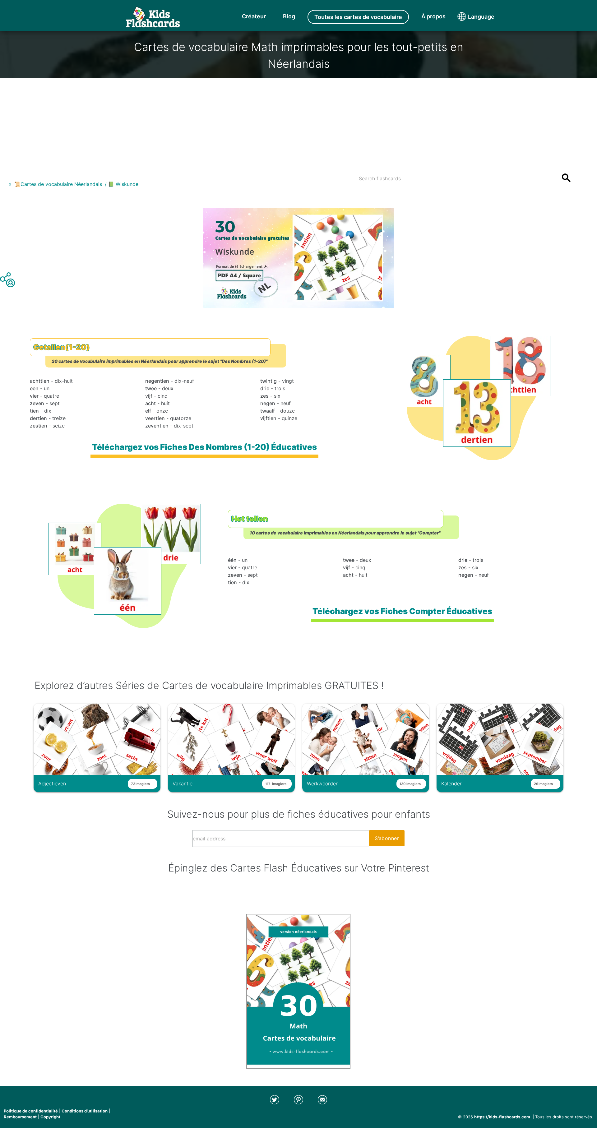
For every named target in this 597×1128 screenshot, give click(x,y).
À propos (433, 16)
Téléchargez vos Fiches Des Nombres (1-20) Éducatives (204, 447)
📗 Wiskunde (123, 184)
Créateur (254, 16)
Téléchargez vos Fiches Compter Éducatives (402, 611)
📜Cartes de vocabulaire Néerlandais (58, 184)
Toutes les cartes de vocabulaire (358, 17)
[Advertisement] (298, 121)
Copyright (50, 1116)
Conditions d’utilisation (85, 1110)
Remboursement (20, 1116)
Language (469, 16)
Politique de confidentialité (31, 1110)
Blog (289, 16)
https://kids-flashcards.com (502, 1116)
